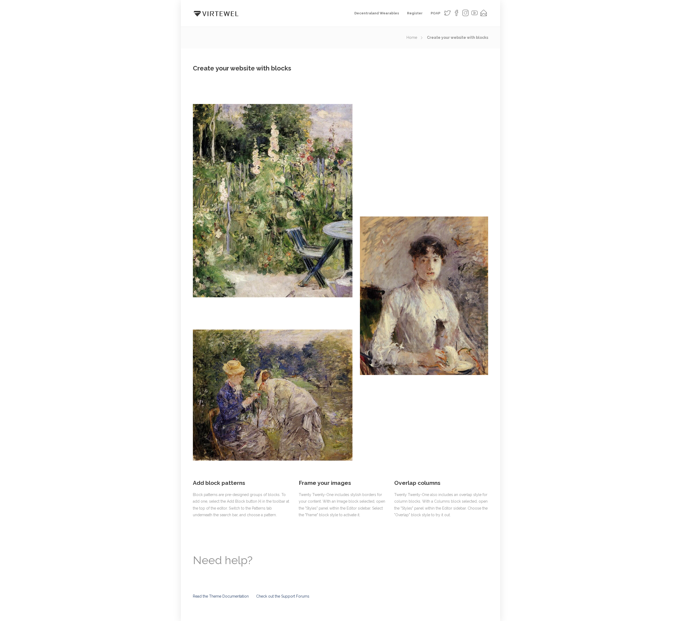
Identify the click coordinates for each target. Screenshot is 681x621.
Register (415, 13)
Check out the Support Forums (282, 596)
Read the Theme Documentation (221, 596)
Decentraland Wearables (376, 13)
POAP (435, 13)
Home (411, 37)
